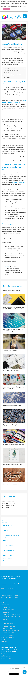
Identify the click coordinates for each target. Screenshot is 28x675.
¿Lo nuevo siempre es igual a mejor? (12, 70)
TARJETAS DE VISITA (7, 525)
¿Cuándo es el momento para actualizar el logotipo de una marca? (13, 75)
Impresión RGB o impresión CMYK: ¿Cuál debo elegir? (13, 330)
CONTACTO (5, 563)
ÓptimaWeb (10, 671)
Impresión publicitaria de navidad (12, 464)
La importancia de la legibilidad (12, 405)
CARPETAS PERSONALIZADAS (12, 535)
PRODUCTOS (5, 523)
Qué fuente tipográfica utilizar (10, 597)
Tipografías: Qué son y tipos (11, 425)
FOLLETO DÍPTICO (9, 545)
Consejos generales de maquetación (11, 595)
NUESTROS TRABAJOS (7, 558)
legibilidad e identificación (18, 182)
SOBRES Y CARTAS (7, 528)
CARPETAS (5, 530)
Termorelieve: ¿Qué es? (10, 351)
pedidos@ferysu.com (7, 656)
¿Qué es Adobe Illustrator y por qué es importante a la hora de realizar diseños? (13, 308)
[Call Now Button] (25, 672)
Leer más (25, 6)
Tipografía (7, 266)
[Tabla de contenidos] (24, 69)
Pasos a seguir (7, 77)
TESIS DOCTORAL (7, 555)
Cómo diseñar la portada (8, 588)
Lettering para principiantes (11, 484)
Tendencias (6, 72)
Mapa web (16, 668)
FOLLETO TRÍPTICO (9, 543)
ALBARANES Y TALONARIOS (10, 550)
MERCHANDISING (7, 553)
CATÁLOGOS (6, 538)
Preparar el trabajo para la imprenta (13, 445)
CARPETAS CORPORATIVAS (11, 533)
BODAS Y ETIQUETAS (8, 548)
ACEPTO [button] (6, 9)
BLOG (3, 560)
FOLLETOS (5, 540)
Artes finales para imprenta (11, 370)
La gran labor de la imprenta (11, 290)
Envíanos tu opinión (7, 658)
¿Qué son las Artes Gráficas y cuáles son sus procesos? (13, 387)
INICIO (3, 520)
